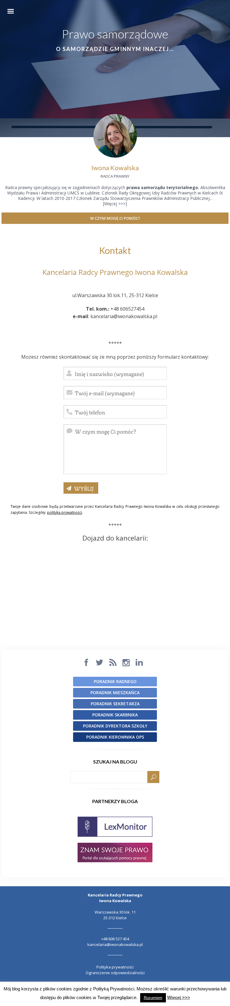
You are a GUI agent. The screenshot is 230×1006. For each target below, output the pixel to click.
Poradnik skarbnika (115, 715)
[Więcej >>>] (115, 203)
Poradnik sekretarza (115, 703)
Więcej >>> (178, 997)
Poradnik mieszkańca (115, 692)
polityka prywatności (64, 512)
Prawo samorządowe (115, 34)
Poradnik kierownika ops (115, 737)
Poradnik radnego (115, 681)
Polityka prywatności (115, 967)
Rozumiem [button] (153, 997)
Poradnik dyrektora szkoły (115, 726)
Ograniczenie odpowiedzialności (115, 972)
